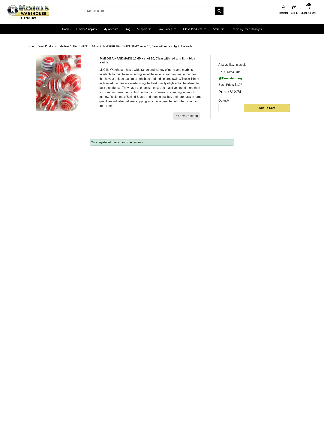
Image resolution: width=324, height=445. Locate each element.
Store (216, 29)
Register (283, 12)
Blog (127, 29)
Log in (294, 12)
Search (219, 11)
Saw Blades (165, 29)
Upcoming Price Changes (246, 29)
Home (66, 29)
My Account (111, 29)
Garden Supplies (86, 29)
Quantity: (224, 100)
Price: (223, 92)
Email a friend (188, 115)
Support (142, 29)
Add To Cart (267, 107)
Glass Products (192, 29)
